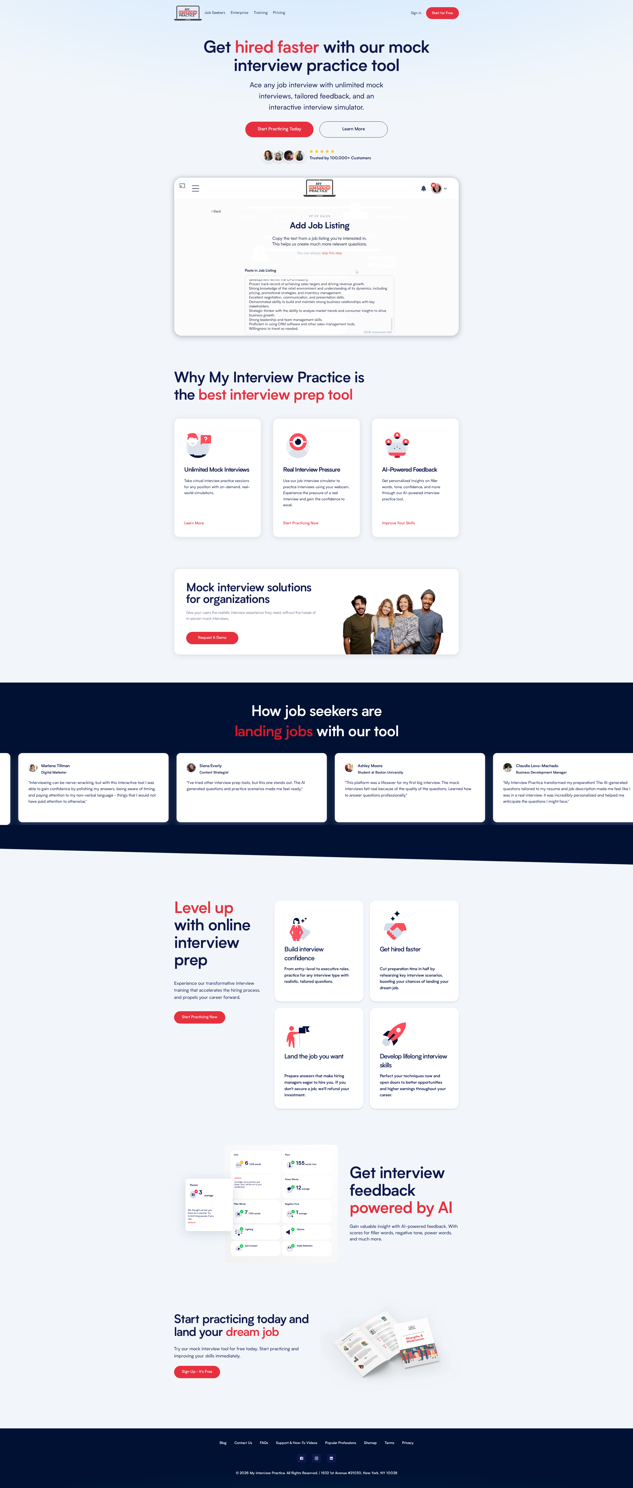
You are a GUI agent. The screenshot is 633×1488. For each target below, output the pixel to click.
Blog (223, 1443)
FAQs (264, 1443)
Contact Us (243, 1443)
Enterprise (239, 13)
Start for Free (442, 13)
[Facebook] (301, 1458)
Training (261, 13)
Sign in (416, 13)
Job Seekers (214, 13)
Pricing (279, 13)
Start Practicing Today (279, 129)
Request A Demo (212, 638)
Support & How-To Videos (296, 1443)
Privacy (407, 1443)
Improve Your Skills (398, 523)
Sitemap (370, 1443)
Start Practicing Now (300, 523)
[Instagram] (316, 1458)
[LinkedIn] (331, 1458)
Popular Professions (340, 1443)
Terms (389, 1443)
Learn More (353, 129)
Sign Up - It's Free (197, 1372)
